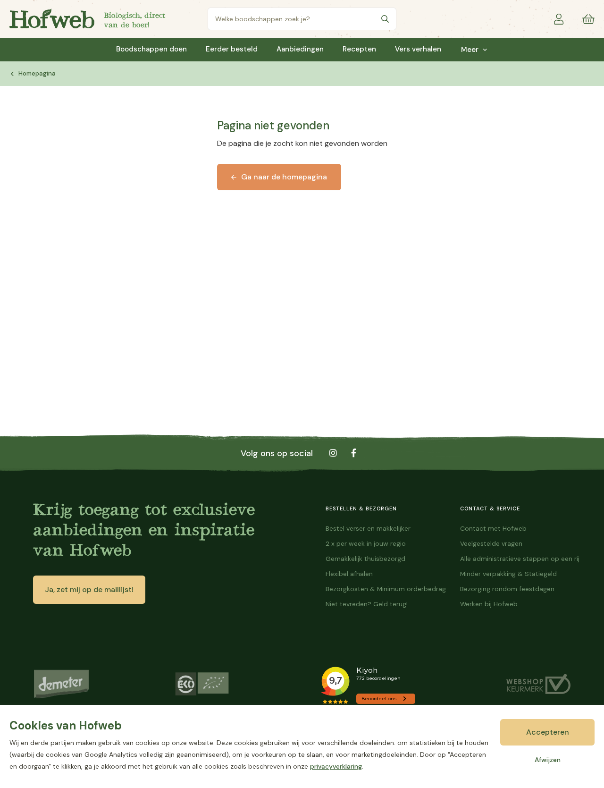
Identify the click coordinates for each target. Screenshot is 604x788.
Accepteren (547, 732)
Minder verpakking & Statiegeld (508, 573)
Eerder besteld (232, 49)
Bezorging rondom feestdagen (507, 589)
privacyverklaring (336, 766)
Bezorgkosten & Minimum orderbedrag (386, 589)
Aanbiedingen (300, 49)
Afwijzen (548, 759)
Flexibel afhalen (349, 573)
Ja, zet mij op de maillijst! (89, 589)
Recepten (359, 49)
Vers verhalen (418, 49)
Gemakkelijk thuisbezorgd (365, 558)
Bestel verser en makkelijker (368, 528)
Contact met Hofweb (493, 528)
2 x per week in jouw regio (366, 543)
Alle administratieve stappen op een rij (519, 558)
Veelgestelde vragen (491, 543)
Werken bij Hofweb (489, 604)
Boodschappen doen (151, 49)
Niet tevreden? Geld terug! (367, 604)
